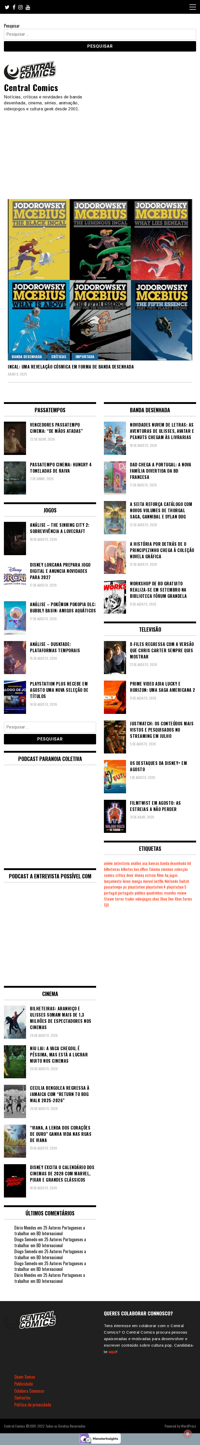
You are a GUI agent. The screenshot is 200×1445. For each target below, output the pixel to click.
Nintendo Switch (177, 881)
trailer (129, 899)
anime (108, 863)
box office (141, 869)
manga (137, 881)
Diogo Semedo (25, 1239)
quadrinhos (154, 893)
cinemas (167, 869)
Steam (109, 899)
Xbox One (167, 899)
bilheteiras (112, 869)
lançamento (113, 881)
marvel (148, 881)
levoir (127, 881)
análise (136, 863)
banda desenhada (173, 863)
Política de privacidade (32, 1405)
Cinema (154, 869)
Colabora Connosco (29, 1391)
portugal (110, 893)
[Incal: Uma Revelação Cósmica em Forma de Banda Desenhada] (100, 279)
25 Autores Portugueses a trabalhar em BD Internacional (49, 1231)
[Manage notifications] (188, 1433)
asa (144, 863)
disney (139, 875)
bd (189, 863)
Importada (85, 356)
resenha (170, 893)
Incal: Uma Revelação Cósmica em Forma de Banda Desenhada (71, 367)
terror (119, 899)
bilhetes (127, 869)
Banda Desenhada (27, 356)
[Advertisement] (100, 151)
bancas (153, 863)
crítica (120, 875)
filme (160, 875)
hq (166, 875)
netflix (159, 881)
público (140, 893)
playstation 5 (176, 887)
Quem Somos (24, 1377)
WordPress (188, 1426)
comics (109, 875)
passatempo (113, 887)
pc (125, 887)
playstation (136, 887)
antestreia (122, 863)
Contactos (22, 1398)
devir (130, 875)
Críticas (58, 356)
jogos (174, 875)
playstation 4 (156, 887)
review (181, 893)
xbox (155, 899)
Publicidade (23, 1384)
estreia (150, 875)
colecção (181, 869)
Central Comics (31, 87)
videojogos (143, 899)
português (126, 893)
